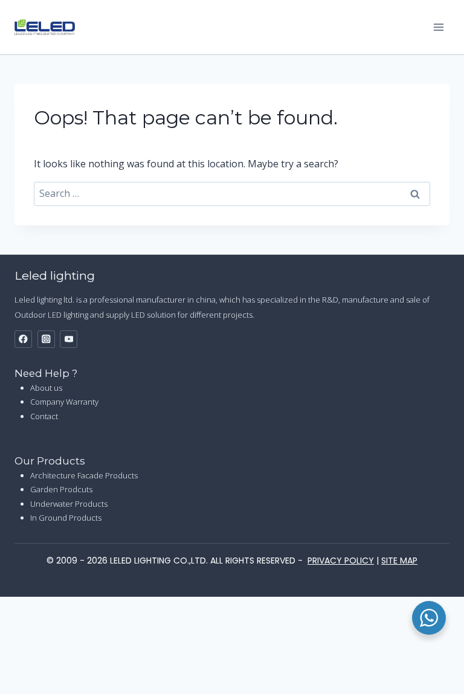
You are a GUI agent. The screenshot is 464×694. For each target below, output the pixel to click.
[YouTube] (68, 339)
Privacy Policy (341, 560)
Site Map (399, 560)
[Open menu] (438, 27)
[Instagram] (46, 339)
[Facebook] (23, 339)
